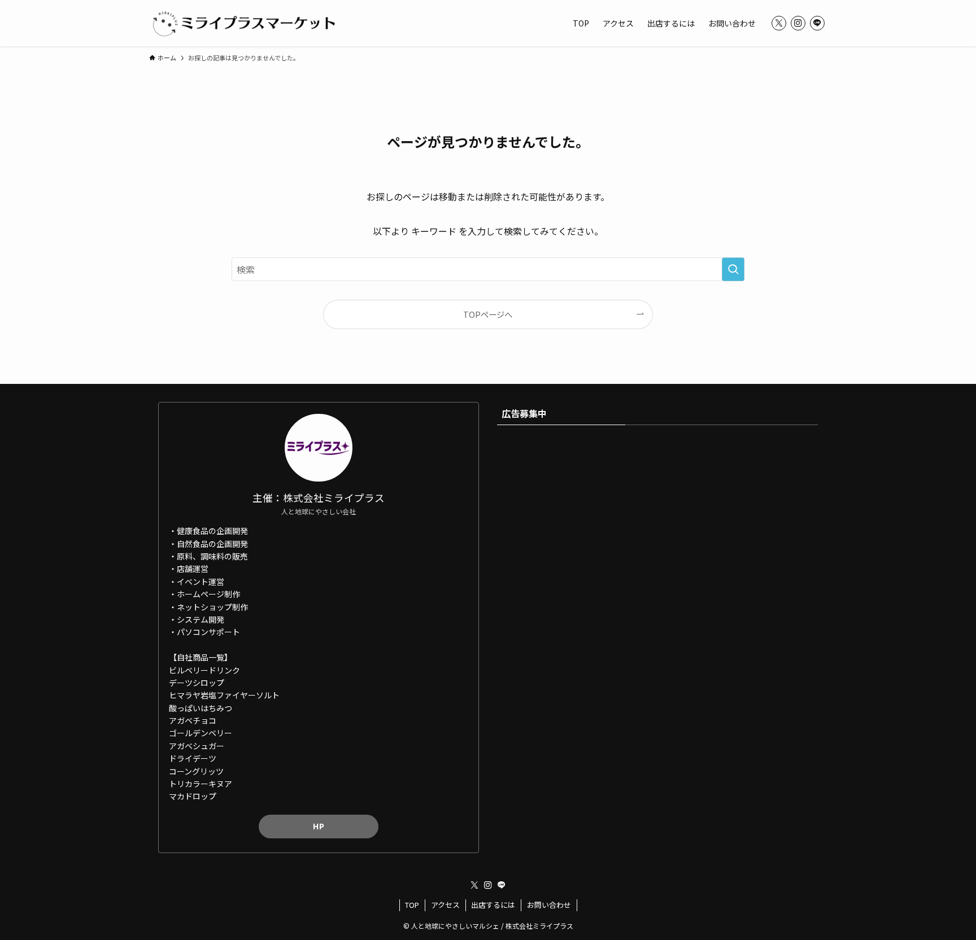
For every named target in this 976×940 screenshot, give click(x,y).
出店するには (493, 904)
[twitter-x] (779, 23)
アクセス (445, 904)
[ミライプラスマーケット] (243, 23)
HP (319, 826)
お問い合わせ (549, 904)
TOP (412, 904)
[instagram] (798, 23)
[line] (817, 23)
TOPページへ (487, 314)
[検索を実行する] (733, 269)
